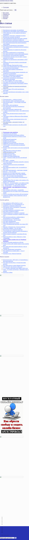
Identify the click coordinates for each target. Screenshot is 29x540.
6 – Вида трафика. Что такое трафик (12, 80)
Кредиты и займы (7, 272)
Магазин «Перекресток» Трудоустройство (14, 227)
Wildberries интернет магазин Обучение (13, 143)
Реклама (5, 18)
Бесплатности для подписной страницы (13, 55)
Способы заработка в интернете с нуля (13, 210)
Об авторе (5, 15)
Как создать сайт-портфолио (10, 105)
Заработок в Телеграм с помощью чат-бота (14, 35)
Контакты (5, 17)
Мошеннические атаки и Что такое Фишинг (14, 174)
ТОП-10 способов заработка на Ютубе (13, 242)
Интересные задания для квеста (11, 37)
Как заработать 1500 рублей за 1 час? (13, 203)
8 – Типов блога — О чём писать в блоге (14, 185)
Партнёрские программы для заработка (13, 30)
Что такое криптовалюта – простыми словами (15, 170)
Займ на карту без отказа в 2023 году (13, 266)
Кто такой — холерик (8, 160)
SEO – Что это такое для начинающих (13, 175)
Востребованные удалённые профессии (13, 40)
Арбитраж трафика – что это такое (12, 228)
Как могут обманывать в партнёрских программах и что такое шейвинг (13, 75)
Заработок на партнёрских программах (13, 45)
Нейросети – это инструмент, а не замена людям (16, 183)
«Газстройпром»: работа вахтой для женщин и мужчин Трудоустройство (15, 231)
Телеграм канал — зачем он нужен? (12, 99)
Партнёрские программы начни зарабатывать (15, 31)
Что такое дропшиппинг (9, 221)
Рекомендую (6, 14)
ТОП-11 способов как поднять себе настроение (15, 194)
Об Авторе (6, 522)
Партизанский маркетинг (10, 139)
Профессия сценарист (9, 140)
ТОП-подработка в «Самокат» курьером (13, 213)
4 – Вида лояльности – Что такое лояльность (14, 184)
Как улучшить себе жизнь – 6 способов (13, 190)
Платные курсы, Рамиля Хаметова (12, 253)
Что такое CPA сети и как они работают (13, 82)
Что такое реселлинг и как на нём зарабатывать (15, 54)
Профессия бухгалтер (8, 153)
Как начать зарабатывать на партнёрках (13, 52)
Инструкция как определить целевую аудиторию (16, 41)
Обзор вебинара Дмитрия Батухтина (12, 65)
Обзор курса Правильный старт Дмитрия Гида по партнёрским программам (15, 67)
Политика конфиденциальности (11, 524)
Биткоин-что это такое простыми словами (14, 173)
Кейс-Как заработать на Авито (11, 222)
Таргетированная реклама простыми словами (15, 38)
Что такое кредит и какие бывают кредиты (14, 265)
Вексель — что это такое (9, 171)
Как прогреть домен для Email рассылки (13, 101)
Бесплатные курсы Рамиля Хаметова (13, 229)
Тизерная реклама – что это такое (12, 220)
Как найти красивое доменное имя (12, 109)
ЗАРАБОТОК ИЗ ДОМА (6, 0)
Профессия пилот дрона (9, 154)
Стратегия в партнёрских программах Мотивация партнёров (13, 78)
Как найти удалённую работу (11, 211)
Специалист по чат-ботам (10, 133)
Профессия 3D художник (9, 142)
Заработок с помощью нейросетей (12, 205)
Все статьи (6, 12)
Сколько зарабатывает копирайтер (12, 249)
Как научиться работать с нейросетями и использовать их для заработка (14, 217)
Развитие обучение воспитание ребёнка (13, 135)
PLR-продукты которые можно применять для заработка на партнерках (15, 73)
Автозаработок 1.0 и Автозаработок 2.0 (13, 204)
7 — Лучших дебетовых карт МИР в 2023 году (15, 268)
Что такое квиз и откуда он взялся (12, 150)
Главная (5, 517)
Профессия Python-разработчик (11, 156)
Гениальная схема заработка (10, 132)
